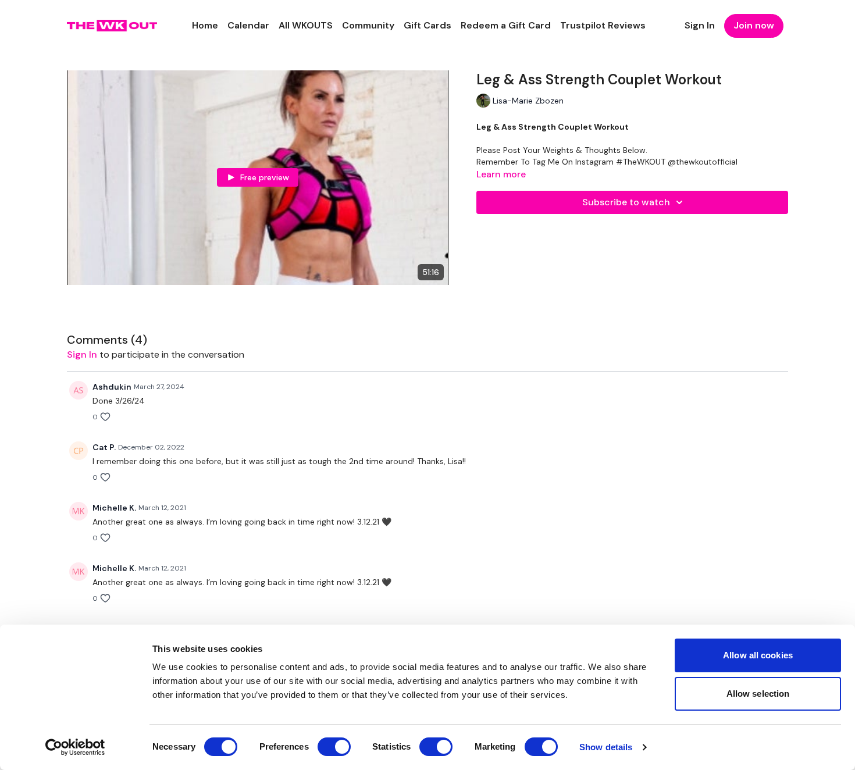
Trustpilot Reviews (603, 25)
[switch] (334, 746)
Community (368, 25)
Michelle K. (114, 507)
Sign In (700, 25)
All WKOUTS (306, 25)
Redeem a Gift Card (506, 25)
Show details (605, 747)
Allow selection (758, 693)
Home (205, 25)
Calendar (248, 25)
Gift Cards (427, 25)
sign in (82, 354)
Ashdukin (111, 387)
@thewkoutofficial (703, 161)
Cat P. (104, 447)
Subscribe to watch (626, 202)
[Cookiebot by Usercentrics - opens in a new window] (75, 747)
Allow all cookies (758, 655)
